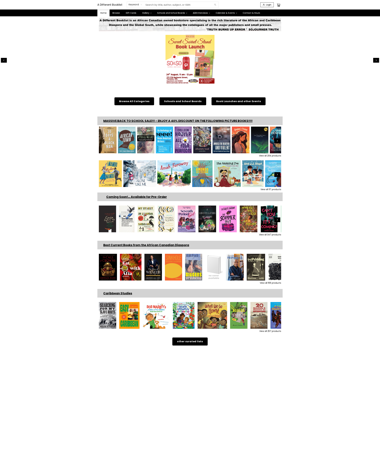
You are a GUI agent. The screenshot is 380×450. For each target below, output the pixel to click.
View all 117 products (271, 189)
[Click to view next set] (103, 140)
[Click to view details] (108, 140)
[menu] (190, 12)
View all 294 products (270, 155)
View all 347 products (270, 234)
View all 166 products (270, 282)
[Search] (215, 5)
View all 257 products (270, 331)
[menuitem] (103, 12)
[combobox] (135, 4)
